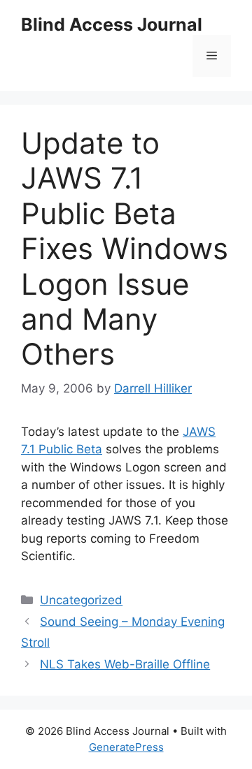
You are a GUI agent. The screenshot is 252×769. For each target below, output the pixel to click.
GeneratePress (126, 747)
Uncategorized (81, 600)
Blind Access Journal (111, 24)
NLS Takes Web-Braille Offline (125, 664)
